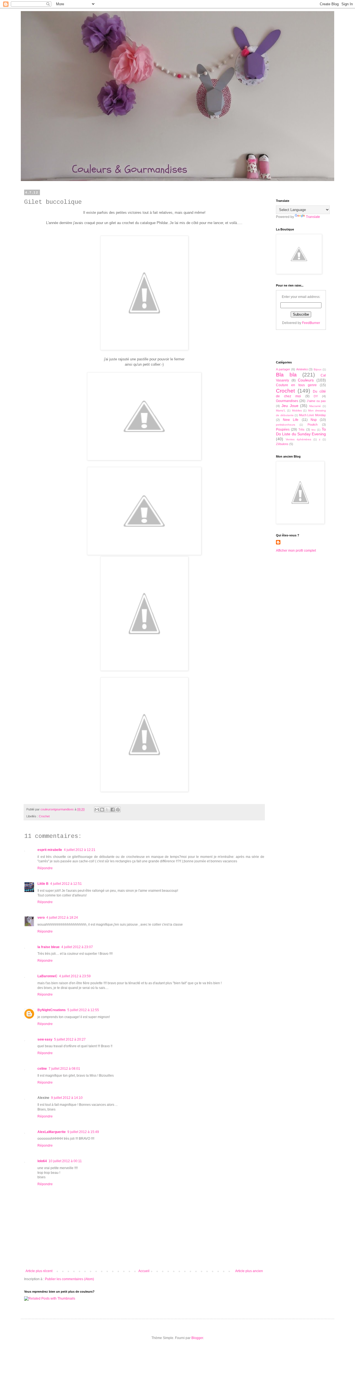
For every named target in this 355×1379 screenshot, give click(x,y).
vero (41, 918)
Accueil (143, 1271)
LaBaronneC (47, 976)
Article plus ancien (249, 1271)
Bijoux (317, 369)
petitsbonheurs (285, 424)
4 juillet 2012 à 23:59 (75, 976)
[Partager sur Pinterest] (118, 809)
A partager (283, 369)
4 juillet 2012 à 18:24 (62, 918)
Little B (43, 884)
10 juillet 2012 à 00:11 (65, 1161)
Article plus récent (39, 1271)
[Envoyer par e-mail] (97, 809)
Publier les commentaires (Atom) (69, 1279)
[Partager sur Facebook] (112, 809)
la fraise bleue (48, 947)
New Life (290, 420)
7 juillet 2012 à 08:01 (64, 1069)
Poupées (283, 429)
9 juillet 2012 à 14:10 (67, 1098)
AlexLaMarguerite (51, 1132)
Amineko (302, 369)
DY (316, 396)
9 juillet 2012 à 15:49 (83, 1132)
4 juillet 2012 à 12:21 (79, 850)
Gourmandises (287, 401)
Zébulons (282, 444)
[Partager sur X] (107, 809)
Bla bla (286, 375)
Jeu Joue (290, 405)
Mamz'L (281, 410)
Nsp (314, 420)
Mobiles (297, 410)
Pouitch (313, 424)
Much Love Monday (312, 415)
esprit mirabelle (49, 850)
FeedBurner (311, 323)
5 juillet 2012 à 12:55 (83, 1010)
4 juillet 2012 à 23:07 (77, 947)
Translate (313, 217)
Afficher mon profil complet (296, 550)
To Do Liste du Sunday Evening (301, 431)
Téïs (301, 429)
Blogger (197, 1338)
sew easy (44, 1039)
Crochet (44, 816)
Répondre (45, 868)
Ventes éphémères (298, 439)
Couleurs (306, 380)
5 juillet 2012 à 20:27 (70, 1039)
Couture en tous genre (296, 385)
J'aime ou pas (316, 401)
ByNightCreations (51, 1010)
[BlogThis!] (102, 809)
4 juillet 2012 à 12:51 (66, 884)
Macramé (315, 406)
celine (42, 1069)
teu (313, 429)
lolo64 (42, 1161)
